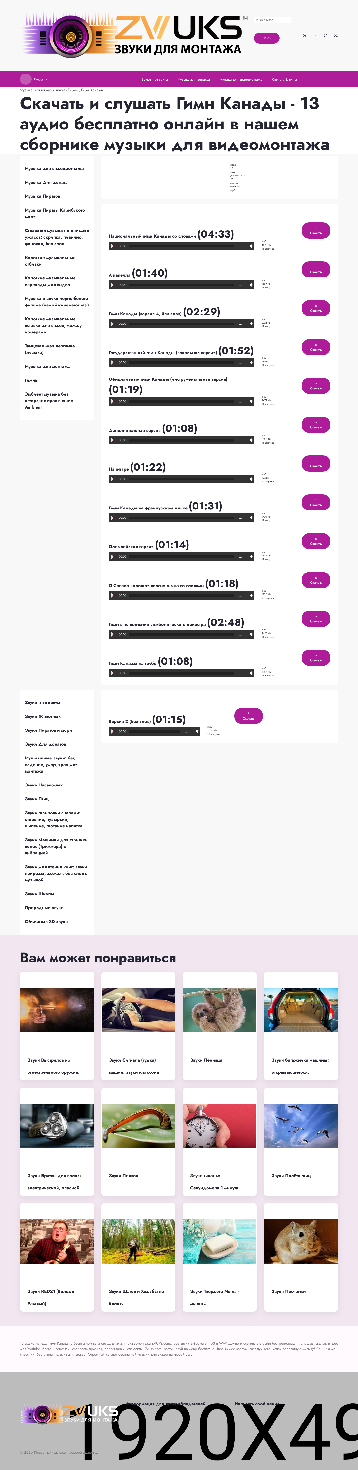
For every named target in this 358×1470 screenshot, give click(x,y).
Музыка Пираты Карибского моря (55, 213)
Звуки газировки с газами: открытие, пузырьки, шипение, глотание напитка (54, 819)
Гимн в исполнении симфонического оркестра (158, 624)
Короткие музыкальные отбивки (50, 260)
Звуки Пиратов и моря (48, 730)
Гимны (73, 90)
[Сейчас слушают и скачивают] (325, 35)
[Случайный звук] (336, 35)
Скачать (316, 233)
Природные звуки (44, 908)
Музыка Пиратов (42, 196)
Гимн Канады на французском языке (149, 508)
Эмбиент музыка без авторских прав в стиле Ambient (49, 400)
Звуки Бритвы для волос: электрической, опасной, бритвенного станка (54, 1188)
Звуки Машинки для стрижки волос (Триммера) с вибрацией (56, 846)
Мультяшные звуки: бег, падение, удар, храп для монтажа (51, 764)
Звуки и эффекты (42, 702)
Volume (250, 246)
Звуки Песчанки (289, 1291)
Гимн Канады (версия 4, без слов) (146, 314)
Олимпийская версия (132, 547)
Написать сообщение (257, 1404)
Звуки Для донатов (45, 744)
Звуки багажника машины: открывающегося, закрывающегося (300, 1072)
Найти (266, 38)
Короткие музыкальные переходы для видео (50, 281)
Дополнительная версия (135, 430)
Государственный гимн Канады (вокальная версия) (163, 353)
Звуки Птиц (37, 799)
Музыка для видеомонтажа (42, 90)
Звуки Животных (43, 716)
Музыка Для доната (46, 182)
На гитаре (119, 469)
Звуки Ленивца (206, 1060)
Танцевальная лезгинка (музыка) (50, 349)
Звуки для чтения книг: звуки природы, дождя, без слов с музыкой (56, 873)
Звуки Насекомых (44, 785)
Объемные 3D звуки (46, 921)
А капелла (120, 275)
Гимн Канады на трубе (133, 663)
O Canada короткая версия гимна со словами (157, 585)
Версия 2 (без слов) (130, 721)
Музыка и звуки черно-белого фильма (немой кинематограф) (57, 301)
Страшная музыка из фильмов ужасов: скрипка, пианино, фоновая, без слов (57, 237)
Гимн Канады (92, 90)
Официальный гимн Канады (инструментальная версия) (168, 379)
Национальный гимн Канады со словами (153, 236)
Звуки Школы (39, 894)
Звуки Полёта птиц (291, 1176)
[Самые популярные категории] (304, 35)
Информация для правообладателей (166, 1404)
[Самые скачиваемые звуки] (315, 35)
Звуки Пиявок (123, 1176)
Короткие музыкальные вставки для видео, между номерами (53, 325)
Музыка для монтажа (48, 366)
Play (112, 246)
